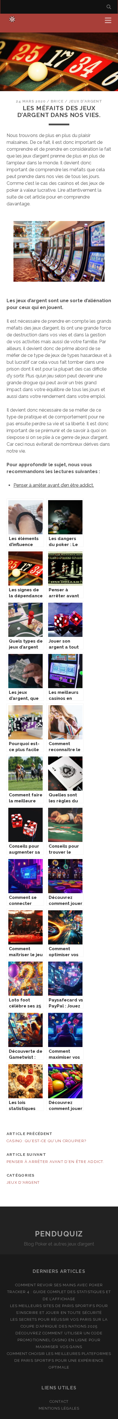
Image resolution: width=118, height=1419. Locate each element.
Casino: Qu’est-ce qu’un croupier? (46, 1141)
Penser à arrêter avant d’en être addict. (53, 485)
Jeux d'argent (86, 101)
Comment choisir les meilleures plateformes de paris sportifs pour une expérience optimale (59, 1360)
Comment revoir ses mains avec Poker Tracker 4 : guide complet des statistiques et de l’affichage (59, 1292)
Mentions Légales (59, 1408)
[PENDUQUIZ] (12, 22)
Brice (57, 101)
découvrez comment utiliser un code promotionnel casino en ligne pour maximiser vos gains (59, 1340)
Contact (59, 1401)
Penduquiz (59, 1234)
